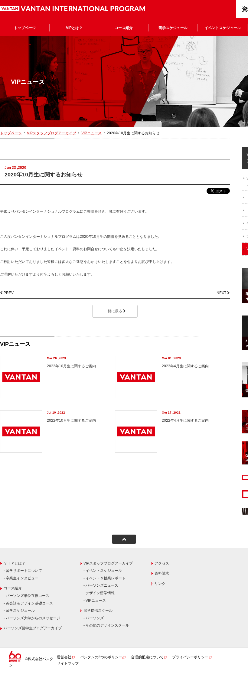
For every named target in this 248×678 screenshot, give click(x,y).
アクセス (162, 563)
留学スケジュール (173, 28)
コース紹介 (124, 28)
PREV (8, 293)
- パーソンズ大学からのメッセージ (32, 618)
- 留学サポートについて (23, 570)
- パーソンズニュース (100, 585)
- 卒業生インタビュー (21, 578)
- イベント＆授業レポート (104, 578)
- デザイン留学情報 (99, 593)
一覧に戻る (113, 311)
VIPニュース (91, 133)
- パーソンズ (93, 618)
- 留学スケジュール (19, 610)
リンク (160, 583)
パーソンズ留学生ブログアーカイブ (33, 628)
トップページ (25, 28)
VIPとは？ (74, 28)
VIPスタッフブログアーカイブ (51, 133)
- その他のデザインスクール (106, 625)
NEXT (222, 293)
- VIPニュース (94, 600)
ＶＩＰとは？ (14, 563)
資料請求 (162, 573)
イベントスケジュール (222, 28)
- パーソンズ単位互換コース (26, 596)
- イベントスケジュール (102, 570)
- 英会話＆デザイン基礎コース (28, 603)
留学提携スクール (98, 610)
